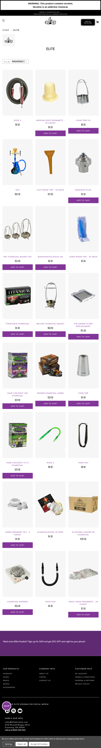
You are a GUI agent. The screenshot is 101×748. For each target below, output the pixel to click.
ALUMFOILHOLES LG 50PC (50, 532)
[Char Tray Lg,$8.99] (83, 93)
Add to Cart (50, 133)
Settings (8, 744)
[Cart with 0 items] (97, 22)
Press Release (88, 22)
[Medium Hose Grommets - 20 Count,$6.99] (50, 93)
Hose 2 (50, 462)
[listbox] (19, 61)
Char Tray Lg (83, 120)
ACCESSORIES (9, 687)
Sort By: (7, 62)
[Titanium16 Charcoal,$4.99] (17, 296)
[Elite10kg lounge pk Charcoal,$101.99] (83, 504)
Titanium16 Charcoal (17, 323)
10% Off (6, 706)
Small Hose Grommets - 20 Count (83, 602)
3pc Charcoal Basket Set (17, 257)
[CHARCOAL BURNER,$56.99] (17, 574)
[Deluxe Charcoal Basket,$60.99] (50, 296)
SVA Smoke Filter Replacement (83, 325)
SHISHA (6, 684)
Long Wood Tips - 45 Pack (83, 257)
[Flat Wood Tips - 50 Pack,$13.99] (50, 162)
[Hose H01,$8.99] (83, 435)
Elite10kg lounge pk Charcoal (83, 533)
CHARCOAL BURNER (17, 601)
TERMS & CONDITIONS (85, 677)
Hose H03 (50, 601)
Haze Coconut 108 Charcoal (17, 394)
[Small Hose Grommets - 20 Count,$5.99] (83, 574)
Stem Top (83, 393)
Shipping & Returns (84, 680)
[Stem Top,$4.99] (83, 365)
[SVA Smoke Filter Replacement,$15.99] (83, 296)
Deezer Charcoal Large (50, 393)
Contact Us (45, 680)
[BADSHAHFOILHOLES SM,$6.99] (50, 229)
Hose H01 (83, 462)
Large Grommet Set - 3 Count (17, 533)
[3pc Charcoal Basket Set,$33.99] (17, 229)
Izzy (18, 190)
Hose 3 (17, 120)
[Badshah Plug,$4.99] (83, 162)
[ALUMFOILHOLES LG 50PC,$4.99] (50, 504)
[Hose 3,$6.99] (17, 93)
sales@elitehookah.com (16, 722)
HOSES (6, 677)
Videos (42, 677)
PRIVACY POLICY (82, 684)
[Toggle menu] (3, 20)
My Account (81, 674)
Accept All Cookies (39, 744)
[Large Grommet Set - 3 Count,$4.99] (17, 504)
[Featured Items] (18, 61)
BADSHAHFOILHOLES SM (50, 257)
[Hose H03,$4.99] (50, 574)
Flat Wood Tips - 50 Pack (50, 190)
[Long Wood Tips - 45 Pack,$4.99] (83, 229)
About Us (43, 674)
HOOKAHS (7, 674)
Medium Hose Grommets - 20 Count (50, 121)
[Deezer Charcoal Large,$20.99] (50, 365)
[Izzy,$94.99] (17, 162)
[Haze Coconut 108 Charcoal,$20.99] (17, 365)
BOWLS (6, 680)
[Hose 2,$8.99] (50, 435)
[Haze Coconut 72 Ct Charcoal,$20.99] (17, 435)
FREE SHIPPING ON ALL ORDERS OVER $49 (50, 14)
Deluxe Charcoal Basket (50, 323)
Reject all (21, 744)
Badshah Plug (83, 190)
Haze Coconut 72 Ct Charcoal (17, 463)
